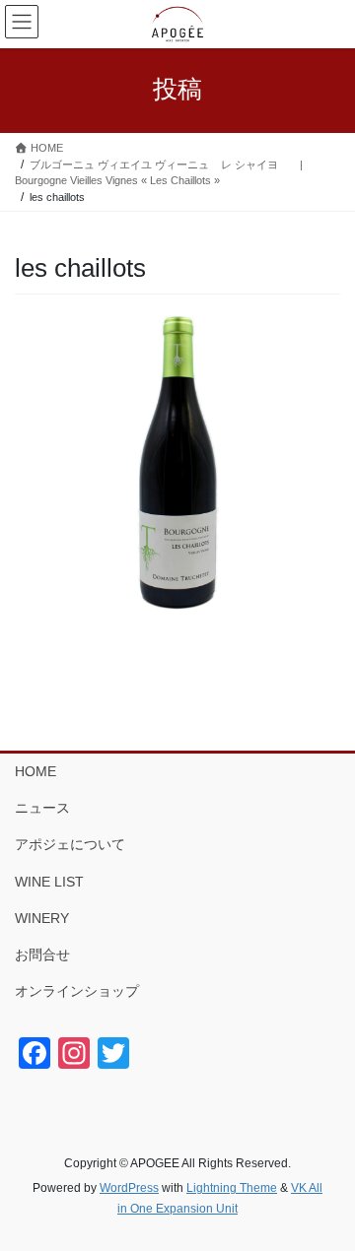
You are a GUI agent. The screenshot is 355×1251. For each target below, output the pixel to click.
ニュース (42, 808)
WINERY (42, 918)
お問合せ (42, 954)
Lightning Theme (231, 1188)
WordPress (129, 1188)
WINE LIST (49, 881)
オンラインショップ (77, 991)
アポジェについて (70, 844)
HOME (35, 771)
